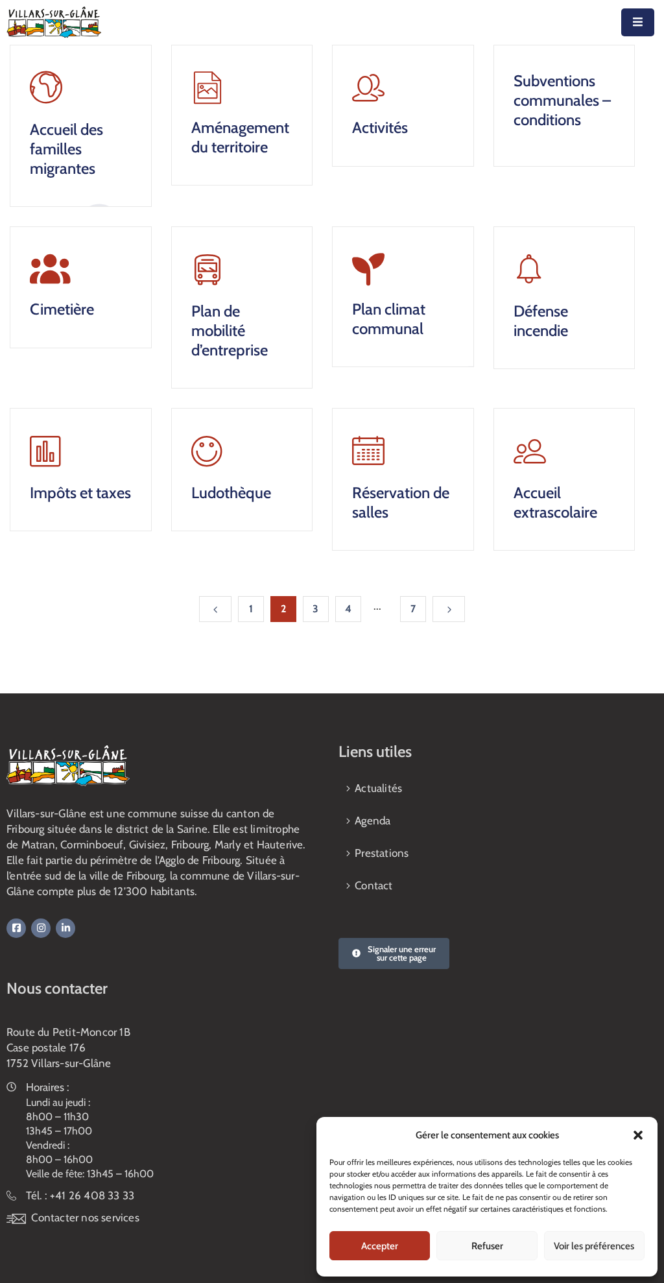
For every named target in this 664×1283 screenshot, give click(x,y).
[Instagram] (41, 928)
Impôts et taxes (80, 492)
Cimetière (62, 309)
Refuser (487, 1246)
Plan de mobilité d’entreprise (229, 330)
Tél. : (80, 1195)
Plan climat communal (388, 319)
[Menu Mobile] (637, 22)
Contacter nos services (85, 1217)
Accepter (379, 1246)
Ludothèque (231, 492)
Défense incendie (541, 321)
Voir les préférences (594, 1246)
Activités (380, 127)
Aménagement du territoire (240, 137)
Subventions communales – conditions (562, 100)
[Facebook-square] (16, 928)
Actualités (378, 788)
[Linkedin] (65, 928)
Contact (373, 885)
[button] (638, 1135)
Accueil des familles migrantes (66, 149)
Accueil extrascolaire (555, 502)
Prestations (382, 852)
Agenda (372, 820)
